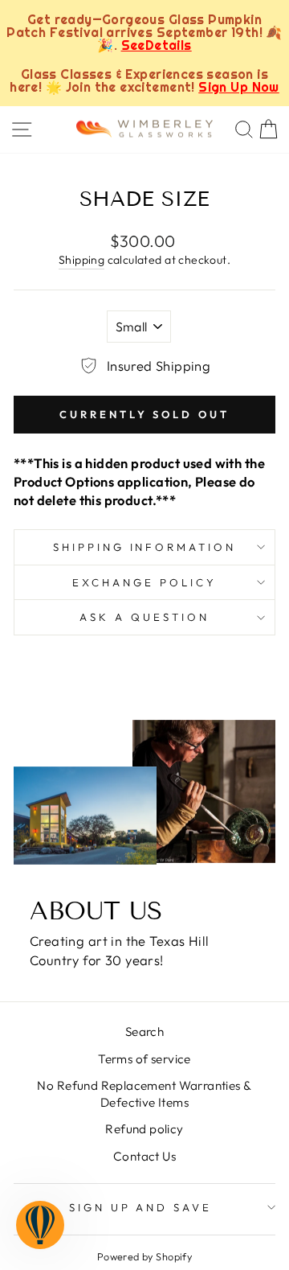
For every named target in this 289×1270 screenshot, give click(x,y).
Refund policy (144, 1128)
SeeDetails (156, 45)
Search (144, 1031)
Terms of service (144, 1059)
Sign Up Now (238, 87)
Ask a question (144, 616)
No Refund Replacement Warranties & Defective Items (144, 1094)
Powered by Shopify (144, 1256)
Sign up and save (141, 1207)
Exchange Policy (144, 582)
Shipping (81, 260)
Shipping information (145, 546)
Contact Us (144, 1156)
